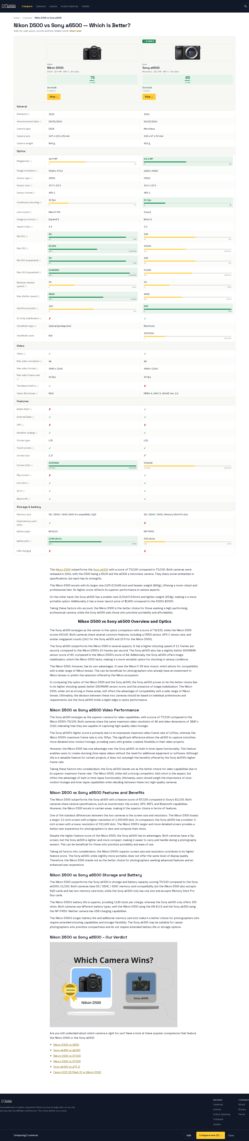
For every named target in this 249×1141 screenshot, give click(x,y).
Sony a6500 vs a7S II (66, 1066)
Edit (189, 1135)
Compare (27, 6)
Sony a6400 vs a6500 (66, 1050)
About (241, 1104)
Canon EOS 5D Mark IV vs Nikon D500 (77, 1072)
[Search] (245, 6)
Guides (86, 6)
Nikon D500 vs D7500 (67, 1061)
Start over (76, 30)
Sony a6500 (100, 569)
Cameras (41, 6)
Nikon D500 (63, 569)
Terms (241, 1114)
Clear (231, 1135)
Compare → (210, 1135)
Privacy (242, 1109)
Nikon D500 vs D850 (66, 1044)
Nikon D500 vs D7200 (67, 1056)
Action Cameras (69, 6)
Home (17, 17)
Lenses (53, 6)
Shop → (54, 96)
